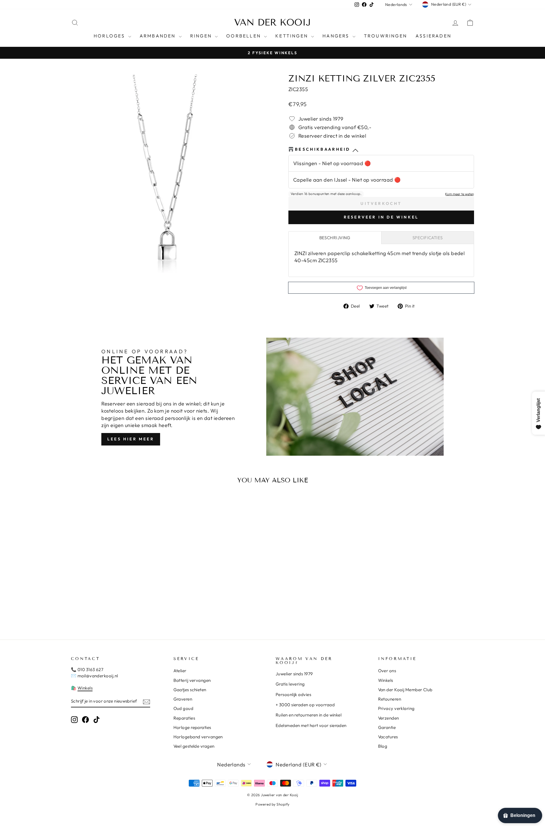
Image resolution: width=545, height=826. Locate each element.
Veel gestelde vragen (194, 746)
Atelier (179, 670)
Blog (382, 746)
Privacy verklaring (396, 708)
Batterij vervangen (192, 680)
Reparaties (184, 718)
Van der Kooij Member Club (405, 689)
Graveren (182, 699)
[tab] (335, 237)
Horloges (110, 36)
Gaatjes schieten (189, 689)
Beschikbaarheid (323, 149)
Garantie (387, 727)
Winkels (85, 688)
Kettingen (292, 36)
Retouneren (389, 699)
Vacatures (388, 736)
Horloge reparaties (192, 727)
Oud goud (183, 708)
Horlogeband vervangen (198, 736)
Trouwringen (385, 36)
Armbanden (158, 36)
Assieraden (433, 36)
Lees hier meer (130, 439)
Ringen (201, 36)
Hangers (336, 36)
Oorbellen (244, 36)
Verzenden (388, 718)
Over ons (387, 670)
